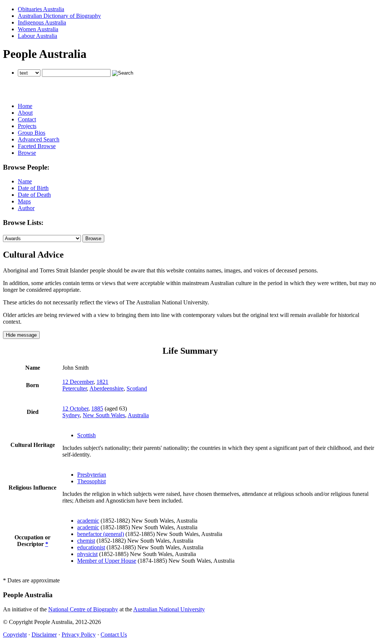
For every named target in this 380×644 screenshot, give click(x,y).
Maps (24, 201)
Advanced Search (38, 139)
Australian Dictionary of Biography (59, 16)
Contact (27, 119)
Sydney (71, 415)
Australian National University (169, 609)
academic (88, 520)
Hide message (21, 335)
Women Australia (38, 29)
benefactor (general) (100, 534)
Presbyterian (91, 474)
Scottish (86, 435)
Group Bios (31, 133)
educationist (91, 547)
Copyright (15, 634)
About (25, 112)
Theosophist (91, 481)
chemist (86, 540)
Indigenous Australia (42, 22)
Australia (138, 415)
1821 (102, 382)
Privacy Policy (79, 634)
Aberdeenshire (106, 388)
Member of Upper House (106, 561)
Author (26, 208)
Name (25, 181)
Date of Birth (33, 188)
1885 (97, 408)
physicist (87, 554)
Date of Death (34, 195)
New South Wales (104, 415)
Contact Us (114, 634)
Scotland (137, 388)
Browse (27, 153)
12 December (78, 382)
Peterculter (74, 388)
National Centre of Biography (83, 609)
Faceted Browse (37, 146)
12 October (75, 408)
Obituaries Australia (41, 9)
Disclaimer (44, 634)
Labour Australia (37, 36)
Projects (27, 126)
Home (25, 106)
